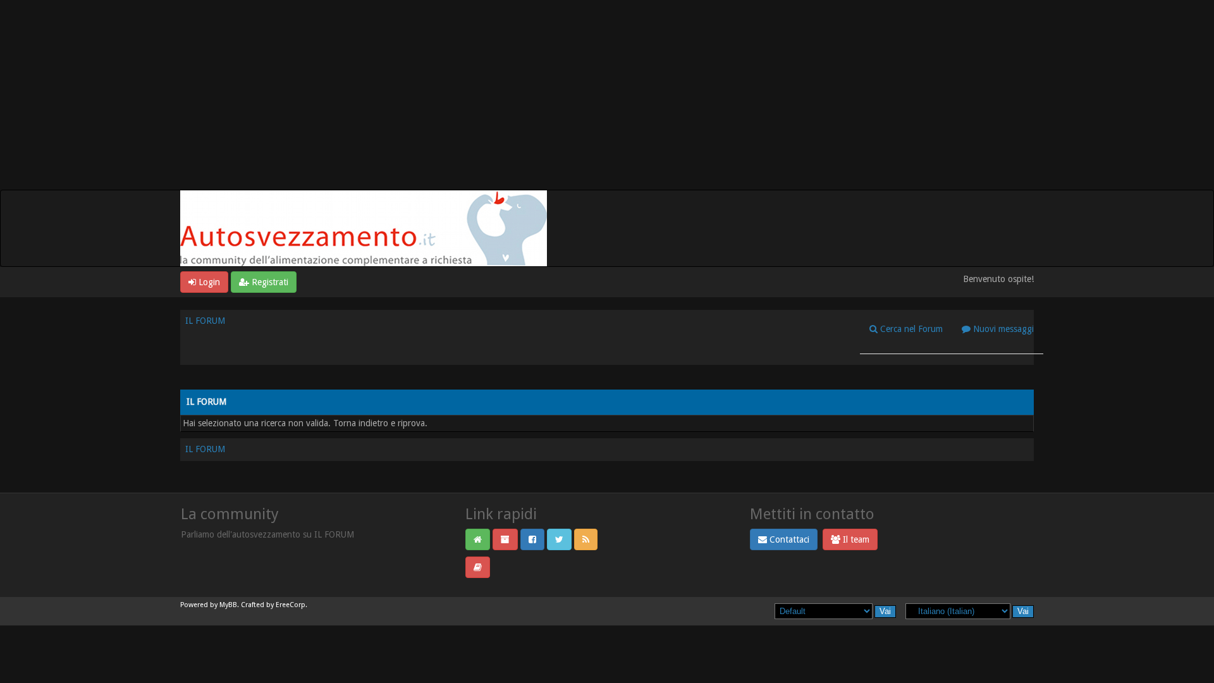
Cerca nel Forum (910, 329)
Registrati (268, 282)
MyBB (228, 605)
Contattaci (788, 539)
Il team (854, 539)
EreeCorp (290, 605)
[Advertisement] (607, 94)
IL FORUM (205, 321)
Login (208, 282)
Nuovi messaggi (1002, 329)
